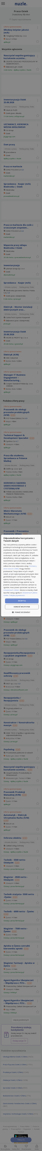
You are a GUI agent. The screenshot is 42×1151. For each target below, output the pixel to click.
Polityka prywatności (17, 595)
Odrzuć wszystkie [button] (22, 607)
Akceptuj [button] (22, 601)
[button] (21, 612)
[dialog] (21, 575)
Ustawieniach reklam (11, 590)
